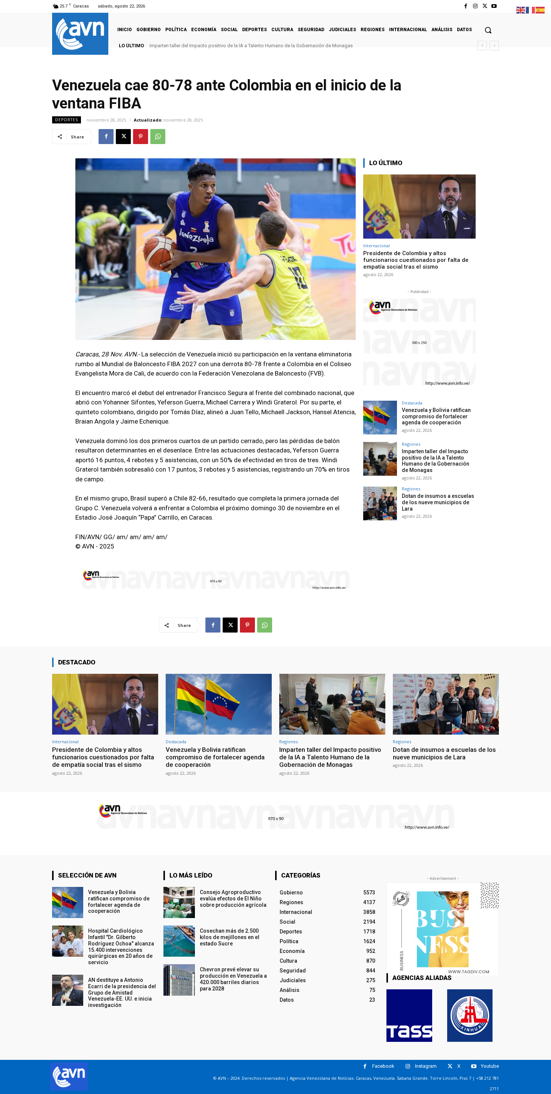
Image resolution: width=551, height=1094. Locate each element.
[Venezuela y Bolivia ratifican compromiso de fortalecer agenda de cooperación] (380, 417)
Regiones (411, 444)
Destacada (412, 403)
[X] (485, 6)
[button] (488, 30)
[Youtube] (494, 6)
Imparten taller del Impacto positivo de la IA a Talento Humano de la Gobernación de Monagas (435, 460)
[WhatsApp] (157, 136)
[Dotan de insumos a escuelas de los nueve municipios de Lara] (380, 503)
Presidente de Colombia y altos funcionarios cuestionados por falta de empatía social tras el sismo (416, 260)
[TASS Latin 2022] (409, 1015)
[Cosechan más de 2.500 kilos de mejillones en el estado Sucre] (179, 941)
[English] (521, 9)
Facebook (383, 1066)
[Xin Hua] (470, 1015)
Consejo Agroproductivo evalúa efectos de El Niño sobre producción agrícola (233, 898)
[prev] (482, 45)
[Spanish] (540, 9)
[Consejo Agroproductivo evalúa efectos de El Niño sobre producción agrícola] (179, 902)
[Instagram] (475, 6)
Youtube (490, 1066)
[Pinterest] (140, 136)
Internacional (376, 245)
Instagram (426, 1066)
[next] (494, 45)
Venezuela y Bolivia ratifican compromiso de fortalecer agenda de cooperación (436, 416)
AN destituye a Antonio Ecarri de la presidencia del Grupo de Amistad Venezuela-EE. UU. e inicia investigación (122, 992)
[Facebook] (465, 6)
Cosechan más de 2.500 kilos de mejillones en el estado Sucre (229, 937)
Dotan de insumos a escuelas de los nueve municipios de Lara (217, 45)
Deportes (66, 119)
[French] (531, 9)
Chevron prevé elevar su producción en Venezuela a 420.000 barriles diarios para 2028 (233, 978)
